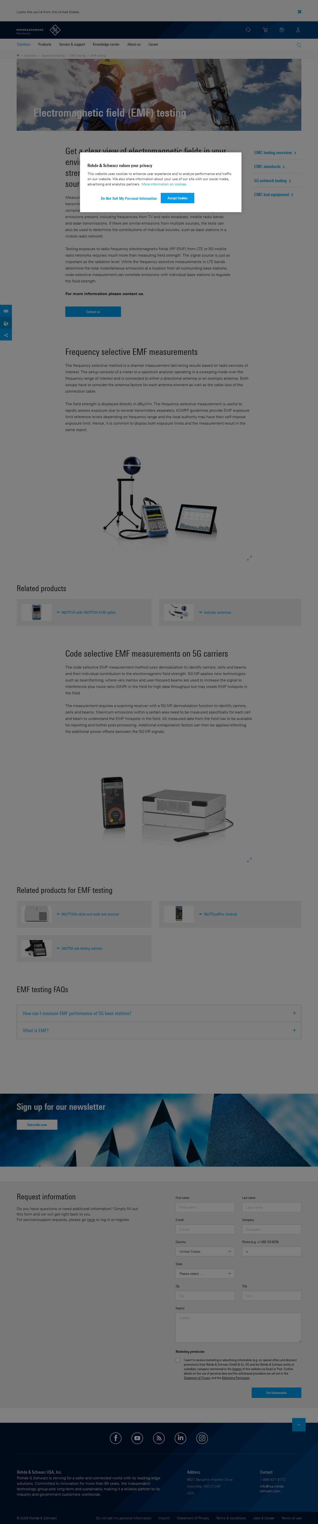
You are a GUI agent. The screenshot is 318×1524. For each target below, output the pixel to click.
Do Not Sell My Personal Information (129, 198)
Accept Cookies (178, 198)
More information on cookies (164, 184)
